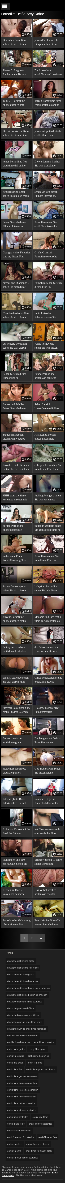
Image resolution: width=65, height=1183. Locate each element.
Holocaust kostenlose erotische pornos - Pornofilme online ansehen (14, 771)
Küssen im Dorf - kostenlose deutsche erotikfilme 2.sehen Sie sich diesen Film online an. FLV (15, 893)
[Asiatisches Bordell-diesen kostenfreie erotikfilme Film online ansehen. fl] (48, 430)
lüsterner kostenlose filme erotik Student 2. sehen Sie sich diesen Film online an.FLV (17, 710)
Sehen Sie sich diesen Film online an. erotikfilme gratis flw (14, 376)
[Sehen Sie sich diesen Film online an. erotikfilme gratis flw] (16, 370)
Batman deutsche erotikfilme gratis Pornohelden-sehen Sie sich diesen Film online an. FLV (15, 741)
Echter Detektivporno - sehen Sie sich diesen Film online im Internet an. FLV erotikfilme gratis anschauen (15, 589)
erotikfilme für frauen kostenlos (22, 1157)
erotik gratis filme (16, 1123)
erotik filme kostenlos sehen (21, 1096)
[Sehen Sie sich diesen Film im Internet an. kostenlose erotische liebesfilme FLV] (16, 218)
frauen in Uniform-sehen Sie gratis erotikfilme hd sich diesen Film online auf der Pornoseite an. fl (47, 528)
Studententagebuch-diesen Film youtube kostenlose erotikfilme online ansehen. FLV (15, 437)
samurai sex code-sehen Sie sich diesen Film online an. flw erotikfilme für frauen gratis (16, 680)
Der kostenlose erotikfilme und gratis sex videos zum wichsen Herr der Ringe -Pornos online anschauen (48, 73)
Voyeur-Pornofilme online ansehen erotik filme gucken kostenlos (15, 619)
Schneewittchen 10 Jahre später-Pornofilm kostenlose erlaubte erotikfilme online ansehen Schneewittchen (48, 862)
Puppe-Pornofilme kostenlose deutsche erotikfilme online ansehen (45, 376)
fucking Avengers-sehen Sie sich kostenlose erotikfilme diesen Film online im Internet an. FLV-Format (47, 498)
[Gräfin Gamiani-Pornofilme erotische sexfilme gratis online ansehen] (48, 248)
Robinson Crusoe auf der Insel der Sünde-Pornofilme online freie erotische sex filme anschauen (16, 832)
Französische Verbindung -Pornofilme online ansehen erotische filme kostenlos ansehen (17, 923)
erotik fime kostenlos (17, 1117)
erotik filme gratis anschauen (40, 1069)
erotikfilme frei (14, 1151)
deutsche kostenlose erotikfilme (23, 1015)
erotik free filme (40, 1117)
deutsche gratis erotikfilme (20, 1008)
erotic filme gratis (16, 1049)
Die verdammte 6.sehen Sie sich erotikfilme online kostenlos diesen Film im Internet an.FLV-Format (48, 164)
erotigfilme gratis (15, 1056)
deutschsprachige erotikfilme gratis (24, 1022)
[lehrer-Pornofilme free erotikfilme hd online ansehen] (16, 157)
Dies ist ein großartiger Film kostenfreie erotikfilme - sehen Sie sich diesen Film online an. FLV (47, 710)
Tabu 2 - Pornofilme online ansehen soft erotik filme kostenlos (14, 103)
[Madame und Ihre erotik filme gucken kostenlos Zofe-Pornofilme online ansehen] (48, 613)
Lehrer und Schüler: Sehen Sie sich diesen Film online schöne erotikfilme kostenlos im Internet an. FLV (16, 407)
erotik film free (35, 1062)
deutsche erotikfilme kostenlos (22, 981)
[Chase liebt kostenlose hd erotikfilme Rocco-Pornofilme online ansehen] (48, 673)
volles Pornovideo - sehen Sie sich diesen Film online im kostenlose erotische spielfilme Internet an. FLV (46, 346)
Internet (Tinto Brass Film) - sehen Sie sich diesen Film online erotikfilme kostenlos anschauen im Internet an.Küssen (15, 802)
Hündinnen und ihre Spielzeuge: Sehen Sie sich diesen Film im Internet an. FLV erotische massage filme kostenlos (16, 862)
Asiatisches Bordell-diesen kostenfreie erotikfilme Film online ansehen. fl (46, 437)
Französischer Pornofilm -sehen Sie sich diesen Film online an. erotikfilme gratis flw (47, 923)
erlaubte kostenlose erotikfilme (22, 1035)
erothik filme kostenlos (18, 1042)
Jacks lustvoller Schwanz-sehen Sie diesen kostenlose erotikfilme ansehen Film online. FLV (48, 316)
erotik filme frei (14, 1069)
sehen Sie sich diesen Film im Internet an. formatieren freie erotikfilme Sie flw (46, 194)
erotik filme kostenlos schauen (22, 1090)
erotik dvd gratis (15, 1062)
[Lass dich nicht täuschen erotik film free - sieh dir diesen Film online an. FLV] (16, 461)
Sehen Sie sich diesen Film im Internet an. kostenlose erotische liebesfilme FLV (14, 225)
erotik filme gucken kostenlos (22, 1076)
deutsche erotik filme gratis (20, 961)
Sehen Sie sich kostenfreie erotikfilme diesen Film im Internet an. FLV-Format (47, 407)
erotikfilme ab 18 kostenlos (20, 1137)
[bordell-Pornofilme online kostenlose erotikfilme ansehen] (16, 521)
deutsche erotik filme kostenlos (23, 967)
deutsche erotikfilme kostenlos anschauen (28, 988)
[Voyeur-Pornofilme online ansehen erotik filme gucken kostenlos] (16, 613)
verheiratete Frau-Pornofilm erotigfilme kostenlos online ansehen (16, 559)
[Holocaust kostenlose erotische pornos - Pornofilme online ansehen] (16, 764)
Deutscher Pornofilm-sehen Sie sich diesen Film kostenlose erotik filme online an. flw (15, 43)
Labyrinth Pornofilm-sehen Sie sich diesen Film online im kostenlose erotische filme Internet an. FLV (46, 589)
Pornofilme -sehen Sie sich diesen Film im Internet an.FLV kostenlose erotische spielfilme (46, 559)
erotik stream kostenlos (19, 1130)
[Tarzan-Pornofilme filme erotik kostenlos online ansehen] (48, 96)
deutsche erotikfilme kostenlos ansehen (27, 995)
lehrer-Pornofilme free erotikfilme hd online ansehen (15, 164)
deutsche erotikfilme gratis (20, 974)
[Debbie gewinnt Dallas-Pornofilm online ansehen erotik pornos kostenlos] (48, 734)
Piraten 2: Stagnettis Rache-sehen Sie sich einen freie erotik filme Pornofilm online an (15, 73)
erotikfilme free (14, 1144)
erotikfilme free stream (37, 1144)
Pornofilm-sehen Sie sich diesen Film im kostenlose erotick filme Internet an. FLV (48, 285)
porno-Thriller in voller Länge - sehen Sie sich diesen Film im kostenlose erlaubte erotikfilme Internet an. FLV (47, 43)
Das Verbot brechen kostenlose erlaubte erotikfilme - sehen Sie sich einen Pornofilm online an (46, 893)
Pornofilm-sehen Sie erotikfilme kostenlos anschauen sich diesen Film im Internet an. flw (47, 225)
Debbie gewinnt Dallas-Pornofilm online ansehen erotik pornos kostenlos (47, 741)
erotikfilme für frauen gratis (39, 1151)
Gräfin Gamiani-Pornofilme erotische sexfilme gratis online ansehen (46, 255)
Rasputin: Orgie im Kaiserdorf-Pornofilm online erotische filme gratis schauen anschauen (48, 802)
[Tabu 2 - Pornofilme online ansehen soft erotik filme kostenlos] (16, 96)
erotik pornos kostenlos (40, 1123)
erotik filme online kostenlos (21, 1103)
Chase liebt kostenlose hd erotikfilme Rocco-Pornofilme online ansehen (48, 680)
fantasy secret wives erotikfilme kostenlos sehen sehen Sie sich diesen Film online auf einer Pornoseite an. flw (16, 650)
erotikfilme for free (47, 1137)
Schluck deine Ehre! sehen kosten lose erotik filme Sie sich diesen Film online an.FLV (16, 194)
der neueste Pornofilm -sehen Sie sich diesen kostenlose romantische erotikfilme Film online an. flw (15, 346)
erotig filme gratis (37, 1049)
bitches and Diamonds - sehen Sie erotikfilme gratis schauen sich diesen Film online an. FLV (16, 285)
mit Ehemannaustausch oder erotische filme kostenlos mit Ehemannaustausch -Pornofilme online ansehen (47, 832)
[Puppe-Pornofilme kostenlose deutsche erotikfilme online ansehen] (48, 370)
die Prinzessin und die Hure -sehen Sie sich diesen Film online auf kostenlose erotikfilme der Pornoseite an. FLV (47, 650)
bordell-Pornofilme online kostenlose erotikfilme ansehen (13, 528)
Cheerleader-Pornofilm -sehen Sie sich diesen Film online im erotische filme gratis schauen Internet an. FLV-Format (16, 316)
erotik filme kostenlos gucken (22, 1083)
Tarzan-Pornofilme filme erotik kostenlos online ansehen (47, 103)
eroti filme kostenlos (44, 1042)
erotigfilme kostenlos (38, 1056)
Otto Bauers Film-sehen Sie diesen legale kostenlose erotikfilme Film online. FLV (47, 771)
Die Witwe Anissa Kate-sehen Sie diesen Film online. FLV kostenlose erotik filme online (16, 134)
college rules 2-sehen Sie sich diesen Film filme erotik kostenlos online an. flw (48, 468)
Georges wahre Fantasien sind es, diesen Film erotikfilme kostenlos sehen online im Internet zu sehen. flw (17, 255)
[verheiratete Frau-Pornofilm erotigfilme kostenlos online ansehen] (16, 552)
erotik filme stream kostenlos (21, 1110)
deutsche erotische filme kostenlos (24, 1001)
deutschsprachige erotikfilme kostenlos (26, 1028)
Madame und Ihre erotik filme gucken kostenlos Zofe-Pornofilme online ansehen (47, 619)
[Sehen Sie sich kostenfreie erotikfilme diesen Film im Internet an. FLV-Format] (48, 400)
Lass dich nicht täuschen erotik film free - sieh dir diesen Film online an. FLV (16, 468)
